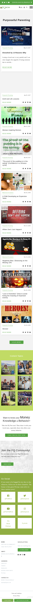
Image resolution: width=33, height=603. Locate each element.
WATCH (4, 208)
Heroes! (5, 329)
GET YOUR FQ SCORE (23, 600)
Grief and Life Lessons (10, 99)
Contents (4, 561)
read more (7, 67)
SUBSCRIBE (7, 600)
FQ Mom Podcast (8, 523)
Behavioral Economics (7, 192)
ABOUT (3, 551)
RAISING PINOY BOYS (7, 570)
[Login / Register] (24, 7)
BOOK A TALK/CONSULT (7, 580)
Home (3, 542)
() (21, 7)
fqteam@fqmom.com (6, 582)
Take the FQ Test (6, 546)
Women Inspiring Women (11, 130)
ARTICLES (4, 563)
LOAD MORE (16, 342)
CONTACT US (4, 577)
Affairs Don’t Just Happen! (12, 229)
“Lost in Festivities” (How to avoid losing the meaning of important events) (14, 296)
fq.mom (24, 523)
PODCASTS (4, 568)
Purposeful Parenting (7, 48)
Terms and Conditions (16, 593)
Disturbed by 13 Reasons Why (14, 53)
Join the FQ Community (8, 544)
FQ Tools (3, 573)
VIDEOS (3, 565)
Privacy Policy (16, 595)
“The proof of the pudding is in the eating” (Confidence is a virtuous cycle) (15, 163)
